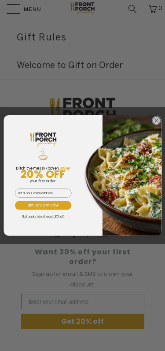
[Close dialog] (156, 120)
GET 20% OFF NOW (43, 205)
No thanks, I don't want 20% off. (43, 216)
